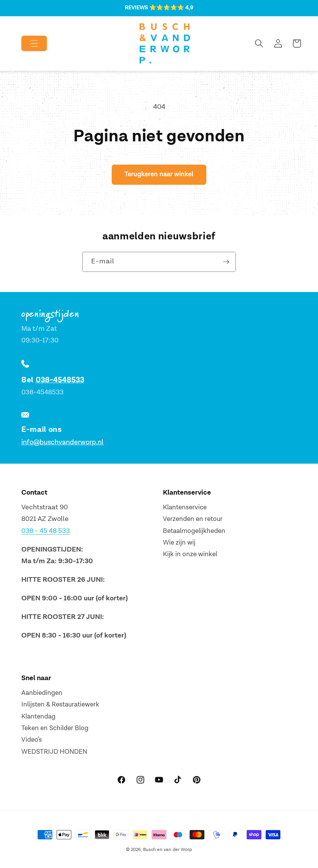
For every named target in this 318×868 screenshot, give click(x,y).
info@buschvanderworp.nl (62, 442)
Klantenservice (185, 507)
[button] (28, 43)
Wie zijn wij (179, 543)
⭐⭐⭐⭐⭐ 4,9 (171, 7)
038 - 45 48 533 (45, 531)
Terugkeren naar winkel (159, 174)
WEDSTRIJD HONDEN (54, 752)
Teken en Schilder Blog (54, 728)
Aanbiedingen (41, 693)
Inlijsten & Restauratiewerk (60, 704)
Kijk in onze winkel (190, 554)
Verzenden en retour (193, 519)
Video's (31, 740)
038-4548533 (60, 380)
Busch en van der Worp (167, 850)
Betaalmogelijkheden (194, 531)
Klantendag (38, 716)
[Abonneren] (226, 262)
